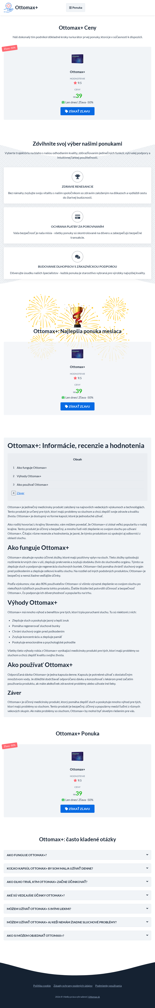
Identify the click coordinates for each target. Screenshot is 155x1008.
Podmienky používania (108, 985)
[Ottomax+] (77, 59)
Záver (20, 493)
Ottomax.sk (94, 996)
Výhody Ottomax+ (29, 476)
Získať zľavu (79, 111)
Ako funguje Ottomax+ (32, 467)
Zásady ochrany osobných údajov (72, 985)
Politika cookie (42, 985)
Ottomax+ (77, 72)
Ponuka (77, 7)
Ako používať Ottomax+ (32, 484)
